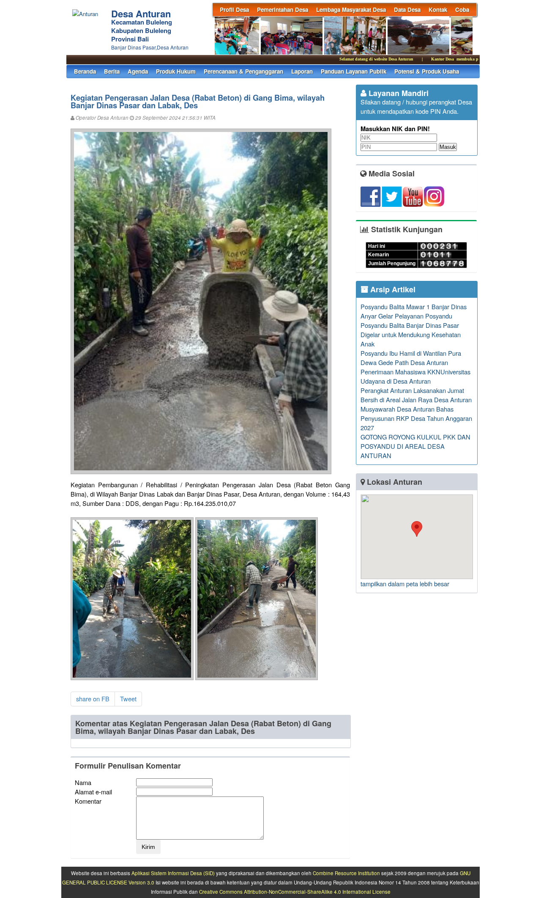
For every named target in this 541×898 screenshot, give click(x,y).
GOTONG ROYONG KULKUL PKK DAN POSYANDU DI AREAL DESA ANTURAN (415, 446)
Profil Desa (234, 9)
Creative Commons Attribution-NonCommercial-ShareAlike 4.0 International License (295, 891)
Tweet (128, 698)
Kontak (438, 9)
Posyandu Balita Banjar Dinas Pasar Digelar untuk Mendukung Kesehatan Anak (411, 334)
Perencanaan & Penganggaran (243, 71)
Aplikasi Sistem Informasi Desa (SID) (173, 873)
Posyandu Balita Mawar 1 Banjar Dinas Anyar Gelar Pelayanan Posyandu (414, 311)
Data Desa (407, 9)
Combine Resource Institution (346, 873)
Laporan (302, 71)
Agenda (138, 71)
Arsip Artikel (391, 289)
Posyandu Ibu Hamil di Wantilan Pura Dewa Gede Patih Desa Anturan (411, 358)
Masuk (448, 147)
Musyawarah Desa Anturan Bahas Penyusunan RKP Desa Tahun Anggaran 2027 (416, 418)
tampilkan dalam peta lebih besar (405, 583)
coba (462, 9)
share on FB (92, 698)
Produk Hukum (176, 71)
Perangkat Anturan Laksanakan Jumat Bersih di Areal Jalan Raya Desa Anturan (416, 395)
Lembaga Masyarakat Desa (351, 9)
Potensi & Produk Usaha (426, 71)
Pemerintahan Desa (282, 9)
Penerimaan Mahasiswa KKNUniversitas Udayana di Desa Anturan (415, 376)
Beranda (85, 71)
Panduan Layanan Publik (353, 71)
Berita (112, 71)
